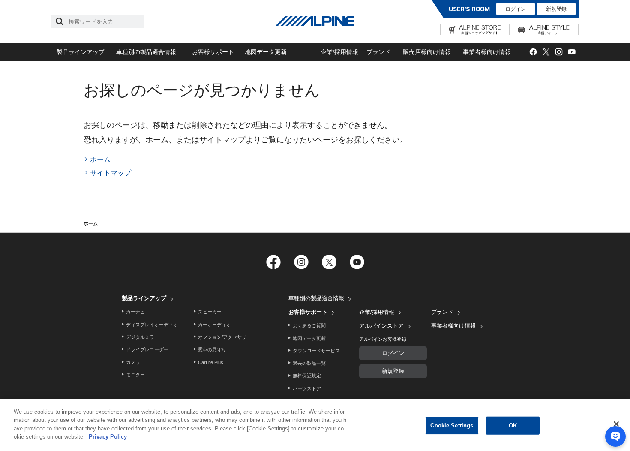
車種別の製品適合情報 (146, 51)
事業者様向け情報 (487, 51)
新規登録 (556, 9)
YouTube (571, 52)
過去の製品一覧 (309, 363)
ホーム (100, 159)
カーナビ (135, 311)
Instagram (558, 52)
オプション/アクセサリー (224, 337)
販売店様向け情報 (427, 51)
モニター (135, 374)
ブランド (378, 51)
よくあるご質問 (309, 325)
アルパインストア (381, 325)
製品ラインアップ (81, 51)
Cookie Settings (451, 425)
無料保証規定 (307, 375)
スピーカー (210, 311)
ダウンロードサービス (316, 350)
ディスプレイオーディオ (152, 324)
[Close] (616, 424)
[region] (315, 425)
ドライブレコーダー (147, 349)
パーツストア (307, 388)
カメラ (133, 362)
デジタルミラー (142, 337)
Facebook (533, 52)
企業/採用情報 (339, 51)
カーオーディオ (214, 324)
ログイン (515, 9)
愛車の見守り (212, 349)
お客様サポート (213, 51)
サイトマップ (110, 173)
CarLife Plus (210, 362)
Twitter (545, 52)
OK (513, 425)
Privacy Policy (108, 436)
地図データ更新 (266, 51)
